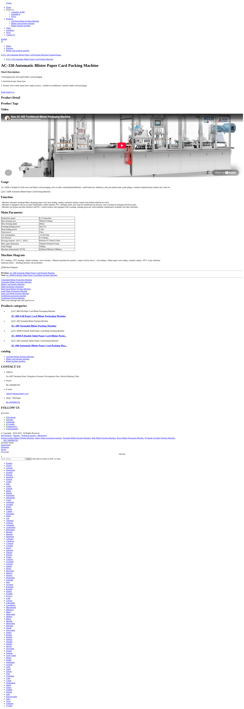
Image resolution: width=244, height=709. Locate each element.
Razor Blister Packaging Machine (130, 438)
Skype (3, 449)
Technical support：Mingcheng (34, 435)
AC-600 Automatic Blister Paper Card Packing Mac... (39, 345)
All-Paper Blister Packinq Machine (25, 21)
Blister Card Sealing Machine (13, 284)
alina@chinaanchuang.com (17, 394)
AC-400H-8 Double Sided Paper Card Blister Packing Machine (31, 275)
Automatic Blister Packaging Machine (16, 282)
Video (8, 28)
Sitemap (16, 435)
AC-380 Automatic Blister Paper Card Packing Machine (32, 273)
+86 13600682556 (10, 440)
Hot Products (6, 435)
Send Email (5, 445)
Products (9, 19)
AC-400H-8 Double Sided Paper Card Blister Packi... (38, 335)
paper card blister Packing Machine (15, 293)
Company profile (18, 12)
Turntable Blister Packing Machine (77, 438)
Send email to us (7, 92)
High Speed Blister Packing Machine (16, 289)
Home (8, 7)
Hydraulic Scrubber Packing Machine (160, 438)
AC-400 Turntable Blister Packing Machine (33, 326)
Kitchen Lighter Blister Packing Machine (17, 438)
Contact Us (10, 35)
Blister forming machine (20, 26)
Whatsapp (5, 447)
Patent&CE (15, 14)
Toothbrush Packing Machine (13, 298)
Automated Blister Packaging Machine (16, 280)
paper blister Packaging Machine (14, 291)
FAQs (13, 16)
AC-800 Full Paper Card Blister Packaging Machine (38, 316)
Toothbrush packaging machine (13, 296)
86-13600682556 (13, 402)
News (8, 33)
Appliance (10, 30)
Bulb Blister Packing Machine (104, 438)
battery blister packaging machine (48, 438)
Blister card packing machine (22, 23)
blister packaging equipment (12, 287)
